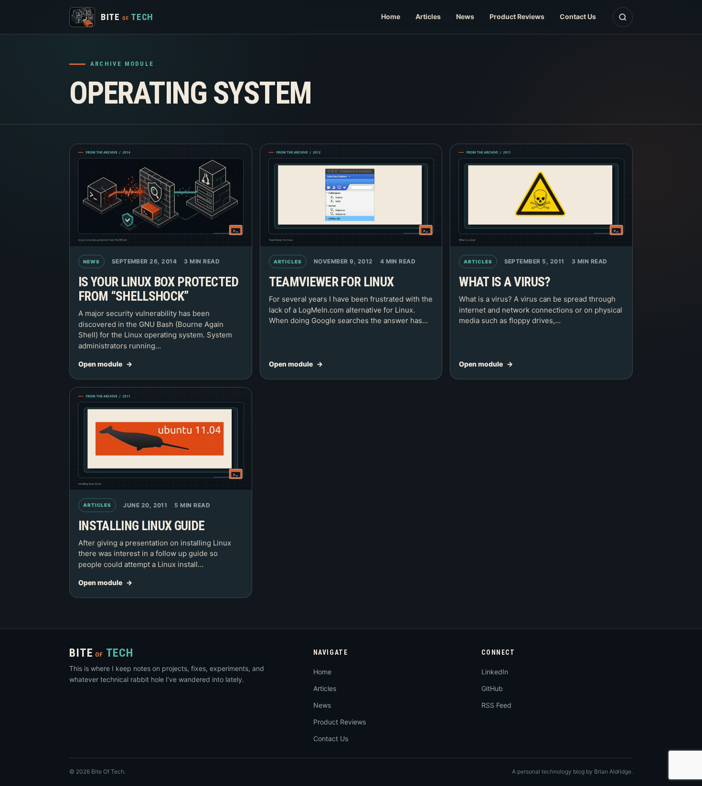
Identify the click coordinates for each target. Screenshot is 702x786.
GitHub (492, 688)
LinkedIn (494, 672)
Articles (428, 16)
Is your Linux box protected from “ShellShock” (158, 289)
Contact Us (578, 16)
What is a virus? (504, 282)
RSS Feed (496, 705)
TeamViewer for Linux (331, 282)
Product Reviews (516, 16)
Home (390, 16)
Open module (100, 364)
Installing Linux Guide (141, 526)
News (465, 16)
